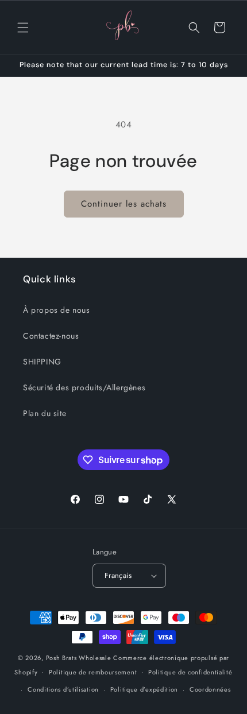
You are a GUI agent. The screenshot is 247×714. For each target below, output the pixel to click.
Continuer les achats (124, 203)
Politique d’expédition (144, 689)
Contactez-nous (51, 336)
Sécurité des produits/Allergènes (84, 387)
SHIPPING (42, 361)
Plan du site (44, 413)
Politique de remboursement (93, 672)
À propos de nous (56, 310)
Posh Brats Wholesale (78, 657)
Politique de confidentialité (190, 672)
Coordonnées (210, 689)
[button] (23, 27)
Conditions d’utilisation (63, 689)
